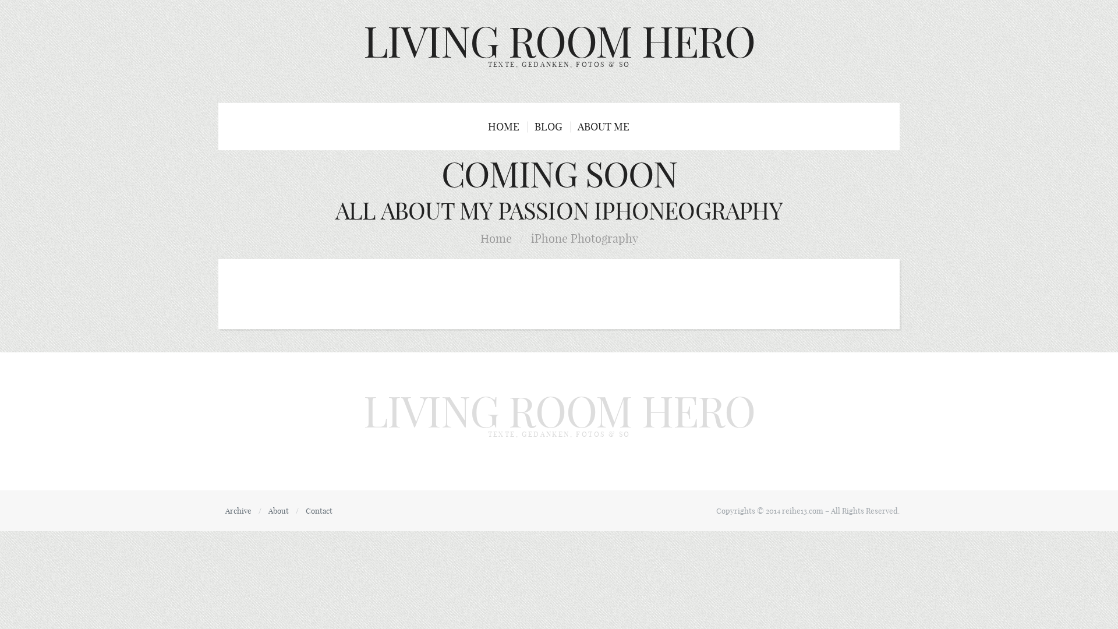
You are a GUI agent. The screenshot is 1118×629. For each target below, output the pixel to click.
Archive (238, 510)
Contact (319, 510)
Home (503, 126)
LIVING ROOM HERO (559, 42)
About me (603, 126)
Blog (548, 126)
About (278, 510)
